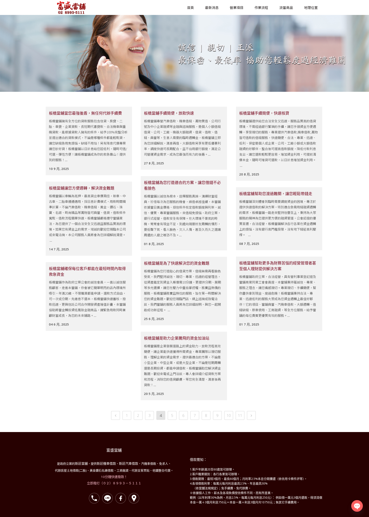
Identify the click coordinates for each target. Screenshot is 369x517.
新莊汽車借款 (128, 463)
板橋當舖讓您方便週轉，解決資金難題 (81, 188)
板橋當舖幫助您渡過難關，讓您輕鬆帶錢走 (275, 193)
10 (229, 415)
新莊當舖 (81, 463)
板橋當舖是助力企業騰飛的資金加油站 (176, 338)
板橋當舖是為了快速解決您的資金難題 (176, 263)
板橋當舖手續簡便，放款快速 (169, 113)
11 (240, 415)
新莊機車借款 (106, 463)
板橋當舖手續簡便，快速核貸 (264, 113)
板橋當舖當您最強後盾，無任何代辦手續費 (85, 113)
